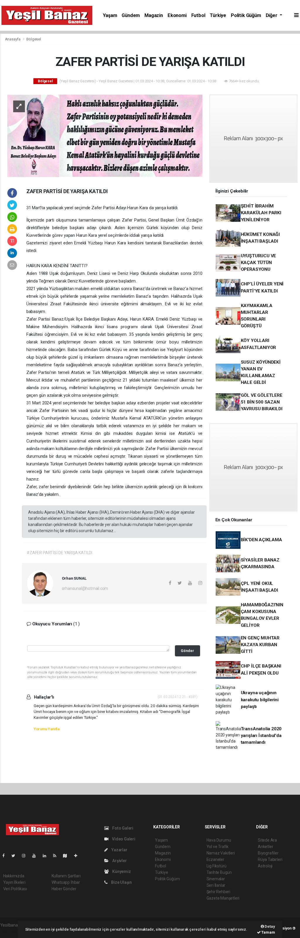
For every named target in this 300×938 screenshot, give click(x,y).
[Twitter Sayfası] (15, 855)
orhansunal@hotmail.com (85, 588)
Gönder (187, 650)
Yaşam (110, 15)
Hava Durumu (219, 840)
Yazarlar (118, 849)
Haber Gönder (64, 888)
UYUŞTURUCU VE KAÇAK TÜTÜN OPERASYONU (258, 262)
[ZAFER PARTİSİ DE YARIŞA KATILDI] (104, 135)
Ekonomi (177, 15)
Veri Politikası (15, 888)
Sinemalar (216, 878)
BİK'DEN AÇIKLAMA (261, 539)
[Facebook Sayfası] (5, 855)
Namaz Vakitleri (221, 853)
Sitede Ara (267, 840)
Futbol (198, 15)
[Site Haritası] (67, 855)
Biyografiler (268, 853)
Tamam (268, 932)
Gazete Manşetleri (223, 898)
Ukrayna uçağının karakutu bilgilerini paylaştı (260, 699)
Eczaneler (215, 859)
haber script (11, 931)
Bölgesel (33, 39)
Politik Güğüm (246, 15)
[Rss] (57, 855)
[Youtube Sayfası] (36, 855)
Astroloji (265, 866)
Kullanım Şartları (66, 876)
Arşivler (119, 860)
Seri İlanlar (216, 885)
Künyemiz (121, 871)
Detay (269, 926)
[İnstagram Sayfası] (26, 855)
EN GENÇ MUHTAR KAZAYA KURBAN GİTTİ (260, 644)
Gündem (131, 15)
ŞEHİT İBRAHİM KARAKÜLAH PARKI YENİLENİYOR (261, 212)
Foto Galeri (122, 828)
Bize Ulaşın (121, 882)
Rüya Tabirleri (270, 859)
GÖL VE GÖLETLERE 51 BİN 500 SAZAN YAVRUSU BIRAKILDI (261, 402)
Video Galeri (123, 839)
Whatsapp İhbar (66, 882)
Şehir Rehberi (219, 891)
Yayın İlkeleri (14, 882)
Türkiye (218, 15)
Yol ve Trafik (218, 846)
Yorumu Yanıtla (46, 729)
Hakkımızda (13, 876)
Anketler (265, 846)
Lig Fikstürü (217, 866)
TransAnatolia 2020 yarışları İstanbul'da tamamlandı (261, 735)
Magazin (153, 15)
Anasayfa (13, 39)
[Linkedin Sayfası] (47, 855)
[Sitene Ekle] (78, 855)
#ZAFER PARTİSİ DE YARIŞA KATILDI (59, 552)
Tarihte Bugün (219, 872)
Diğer (272, 15)
